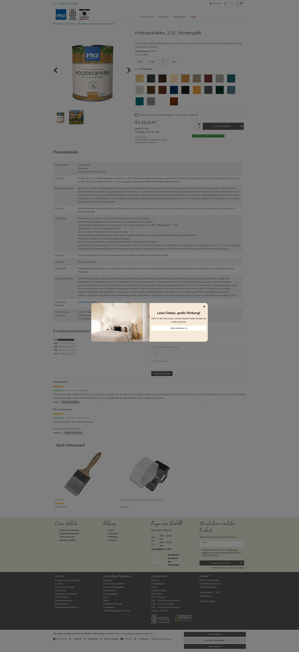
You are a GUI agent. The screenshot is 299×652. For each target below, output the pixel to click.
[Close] (204, 306)
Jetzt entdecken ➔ (178, 328)
